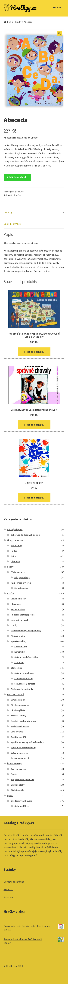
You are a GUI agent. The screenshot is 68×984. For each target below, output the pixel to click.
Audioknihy (16, 545)
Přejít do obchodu (17, 177)
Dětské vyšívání (18, 710)
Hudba (14, 550)
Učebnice (15, 561)
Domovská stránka (14, 881)
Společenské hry (19, 641)
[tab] (34, 212)
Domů (10, 21)
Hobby (10, 566)
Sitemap (8, 896)
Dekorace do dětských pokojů (25, 534)
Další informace (12, 223)
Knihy (13, 556)
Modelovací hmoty (20, 726)
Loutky (14, 625)
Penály (14, 774)
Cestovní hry (20, 646)
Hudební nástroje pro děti (23, 614)
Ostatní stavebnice (24, 673)
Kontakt (8, 889)
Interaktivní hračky (20, 619)
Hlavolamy (16, 604)
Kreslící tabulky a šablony (23, 721)
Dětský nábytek (14, 529)
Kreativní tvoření (15, 694)
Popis (8, 213)
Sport (10, 795)
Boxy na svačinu (19, 769)
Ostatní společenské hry (26, 657)
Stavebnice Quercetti (24, 683)
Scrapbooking (21, 588)
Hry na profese (18, 609)
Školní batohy (18, 784)
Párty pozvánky (22, 577)
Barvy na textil (21, 758)
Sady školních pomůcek (22, 779)
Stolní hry (19, 662)
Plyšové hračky (18, 636)
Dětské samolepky (20, 705)
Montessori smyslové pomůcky (26, 630)
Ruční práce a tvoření (21, 582)
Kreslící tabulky (18, 715)
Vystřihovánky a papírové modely (27, 742)
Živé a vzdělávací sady (22, 689)
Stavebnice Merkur (23, 678)
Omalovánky (17, 731)
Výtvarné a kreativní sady (23, 747)
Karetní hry (19, 651)
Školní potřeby (14, 763)
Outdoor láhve (21, 806)
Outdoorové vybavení (21, 800)
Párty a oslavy (18, 572)
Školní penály (17, 790)
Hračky (18, 21)
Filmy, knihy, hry (15, 540)
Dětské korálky (18, 699)
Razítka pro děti (19, 737)
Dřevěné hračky (18, 598)
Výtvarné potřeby (19, 752)
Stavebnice (16, 667)
